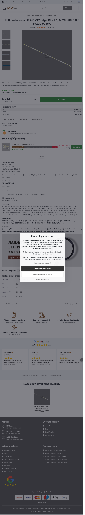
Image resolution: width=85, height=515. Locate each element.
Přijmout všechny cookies (43, 269)
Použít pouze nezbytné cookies (42, 274)
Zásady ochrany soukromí (43, 263)
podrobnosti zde (47, 254)
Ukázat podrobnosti (42, 279)
